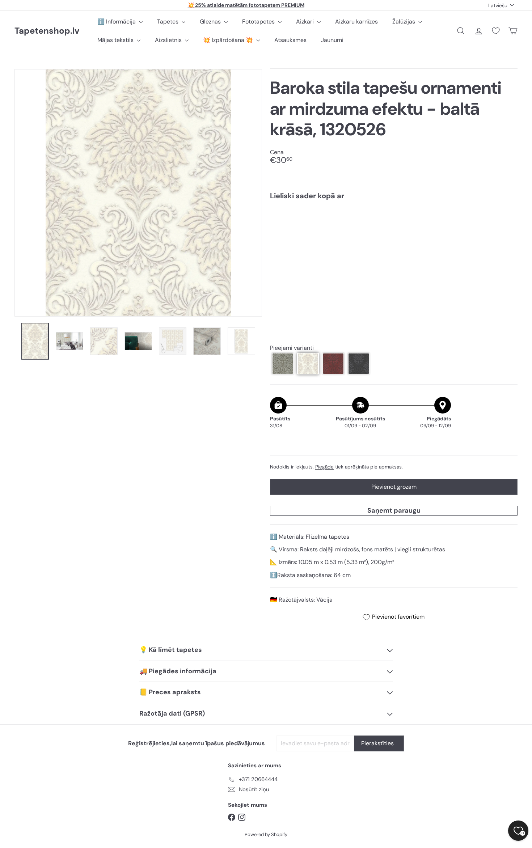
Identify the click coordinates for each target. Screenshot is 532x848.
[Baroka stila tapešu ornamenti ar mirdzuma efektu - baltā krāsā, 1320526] (394, 231)
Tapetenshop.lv (46, 31)
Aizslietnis (169, 40)
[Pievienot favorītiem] (508, 220)
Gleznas (211, 21)
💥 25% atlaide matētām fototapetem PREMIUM (246, 5)
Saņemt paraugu (394, 510)
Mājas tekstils (116, 40)
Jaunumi (332, 40)
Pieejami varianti (292, 348)
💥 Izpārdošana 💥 (228, 40)
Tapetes (168, 21)
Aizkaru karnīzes (356, 21)
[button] (283, 363)
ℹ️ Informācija (117, 21)
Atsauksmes (290, 40)
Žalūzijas (404, 21)
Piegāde (324, 467)
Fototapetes (259, 21)
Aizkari (305, 21)
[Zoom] (138, 192)
